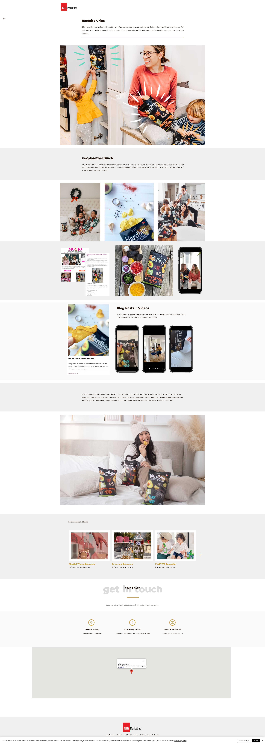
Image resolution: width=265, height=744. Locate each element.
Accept (256, 741)
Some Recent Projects (78, 522)
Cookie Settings (244, 741)
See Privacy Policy (180, 741)
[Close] (262, 740)
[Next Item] (202, 213)
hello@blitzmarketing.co (173, 633)
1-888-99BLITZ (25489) (92, 633)
